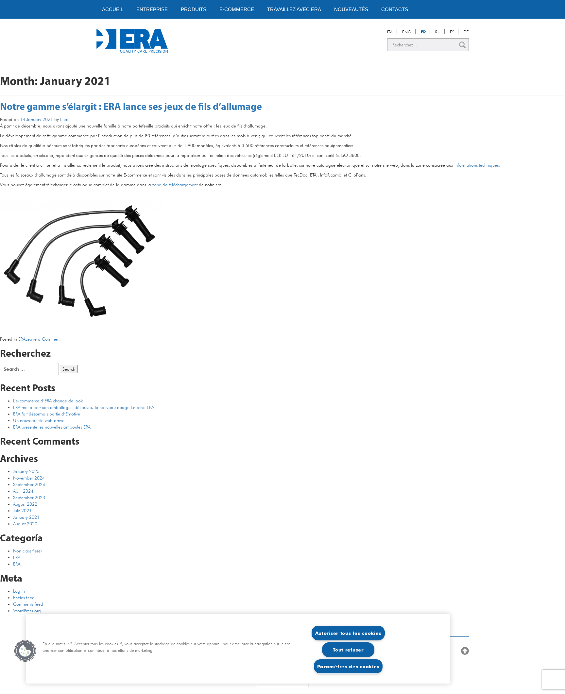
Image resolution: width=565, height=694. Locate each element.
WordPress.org (27, 610)
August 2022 (25, 504)
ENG (406, 31)
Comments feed (28, 604)
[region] (238, 649)
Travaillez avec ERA (294, 9)
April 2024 (23, 491)
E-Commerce (236, 9)
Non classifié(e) (27, 550)
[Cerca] (462, 45)
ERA (22, 339)
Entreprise (152, 9)
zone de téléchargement (174, 184)
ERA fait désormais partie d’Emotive (46, 413)
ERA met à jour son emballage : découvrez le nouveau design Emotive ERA (83, 407)
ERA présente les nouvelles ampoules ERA (52, 427)
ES (452, 31)
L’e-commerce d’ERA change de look (48, 400)
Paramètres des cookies (348, 666)
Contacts (394, 9)
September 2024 (29, 484)
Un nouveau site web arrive (38, 420)
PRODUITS (193, 9)
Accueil (112, 9)
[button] (25, 650)
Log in (19, 591)
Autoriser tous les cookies (348, 633)
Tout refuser (348, 649)
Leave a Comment (43, 339)
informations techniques (476, 165)
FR (423, 31)
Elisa (64, 119)
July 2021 (22, 510)
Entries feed (24, 597)
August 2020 (25, 523)
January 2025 (26, 471)
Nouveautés (351, 9)
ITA (390, 31)
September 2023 (29, 497)
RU (437, 31)
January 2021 (26, 517)
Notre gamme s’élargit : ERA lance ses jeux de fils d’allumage (131, 107)
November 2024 (29, 478)
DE (466, 31)
